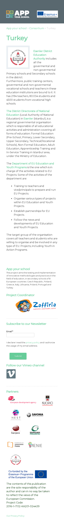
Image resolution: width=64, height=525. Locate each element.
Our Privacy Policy (15, 516)
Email (9, 331)
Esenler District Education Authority (42, 55)
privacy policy (33, 342)
